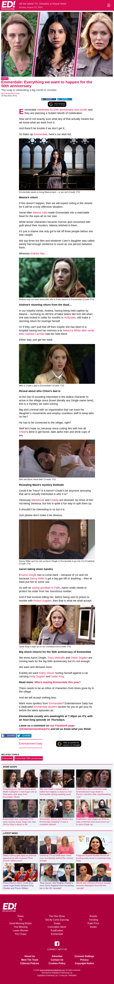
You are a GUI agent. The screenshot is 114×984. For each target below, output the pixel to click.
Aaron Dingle (29, 574)
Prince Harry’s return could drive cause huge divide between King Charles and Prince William (18, 885)
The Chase (20, 934)
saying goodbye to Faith (45, 587)
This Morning (20, 927)
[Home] (8, 5)
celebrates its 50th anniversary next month (62, 109)
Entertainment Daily (12, 93)
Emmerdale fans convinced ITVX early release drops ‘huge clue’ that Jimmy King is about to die (19, 821)
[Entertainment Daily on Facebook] (57, 943)
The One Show (57, 916)
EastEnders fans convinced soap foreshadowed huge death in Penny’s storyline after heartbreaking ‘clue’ (93, 793)
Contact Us (57, 960)
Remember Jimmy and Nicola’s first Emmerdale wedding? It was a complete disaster (56, 821)
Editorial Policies (29, 963)
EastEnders (57, 930)
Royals (93, 916)
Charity (54, 500)
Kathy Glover (46, 673)
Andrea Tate (37, 253)
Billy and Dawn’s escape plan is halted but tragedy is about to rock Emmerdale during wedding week (56, 791)
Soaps (5, 79)
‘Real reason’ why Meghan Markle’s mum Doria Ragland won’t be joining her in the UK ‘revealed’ (57, 885)
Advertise (57, 956)
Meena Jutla (40, 212)
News (21, 916)
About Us (29, 956)
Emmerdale (40, 134)
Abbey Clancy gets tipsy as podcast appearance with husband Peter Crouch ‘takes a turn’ (19, 858)
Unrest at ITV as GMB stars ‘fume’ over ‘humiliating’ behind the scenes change (56, 858)
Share (49, 99)
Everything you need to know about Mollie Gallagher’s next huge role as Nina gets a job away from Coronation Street (20, 793)
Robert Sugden (42, 600)
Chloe (22, 431)
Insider (93, 927)
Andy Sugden (37, 676)
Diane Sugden (79, 657)
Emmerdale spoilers (45, 706)
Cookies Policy (57, 963)
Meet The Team (29, 960)
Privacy (84, 960)
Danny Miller (37, 578)
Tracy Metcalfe (56, 657)
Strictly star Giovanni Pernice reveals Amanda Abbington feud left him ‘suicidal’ (93, 885)
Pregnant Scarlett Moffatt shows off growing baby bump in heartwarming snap (93, 858)
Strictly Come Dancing (57, 919)
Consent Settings (84, 956)
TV (20, 919)
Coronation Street (57, 927)
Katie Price (93, 923)
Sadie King (57, 676)
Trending (93, 919)
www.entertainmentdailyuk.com (52, 970)
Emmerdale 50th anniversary (28, 758)
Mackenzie (37, 500)
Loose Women (20, 930)
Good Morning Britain (20, 923)
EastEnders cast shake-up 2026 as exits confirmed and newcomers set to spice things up (92, 821)
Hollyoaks (70, 317)
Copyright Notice (84, 963)
